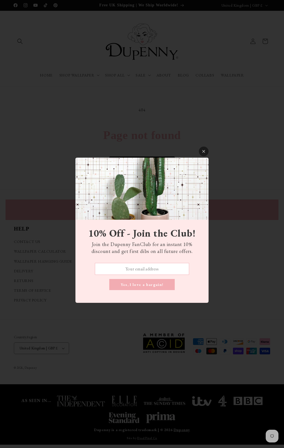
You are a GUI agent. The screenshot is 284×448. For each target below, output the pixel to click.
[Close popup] (204, 151)
